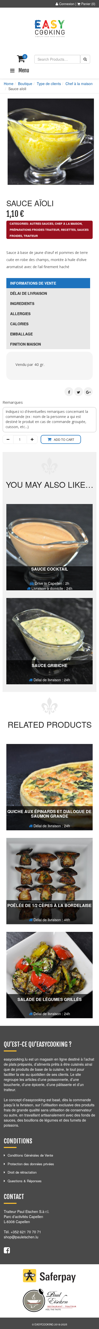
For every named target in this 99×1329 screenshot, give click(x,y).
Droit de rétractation (22, 1172)
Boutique (25, 83)
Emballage (21, 333)
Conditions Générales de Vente (30, 1155)
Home (8, 83)
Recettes (68, 230)
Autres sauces (41, 223)
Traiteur (31, 236)
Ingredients (22, 303)
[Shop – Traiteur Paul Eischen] (49, 28)
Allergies (20, 313)
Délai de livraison (28, 293)
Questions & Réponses (25, 1180)
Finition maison (25, 344)
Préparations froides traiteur (34, 230)
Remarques (13, 402)
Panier (85, 4)
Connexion (66, 4)
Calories (19, 323)
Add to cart (64, 439)
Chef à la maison (79, 83)
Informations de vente (33, 283)
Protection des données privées (31, 1163)
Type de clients (49, 83)
